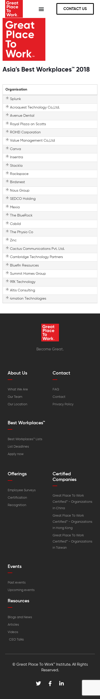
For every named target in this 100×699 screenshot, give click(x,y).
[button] (41, 9)
